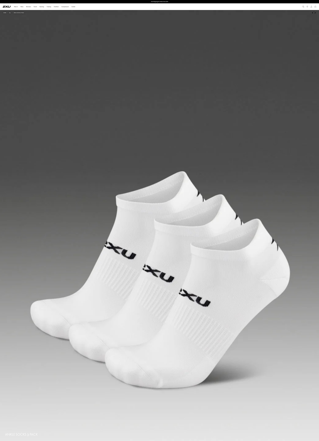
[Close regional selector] (173, 212)
